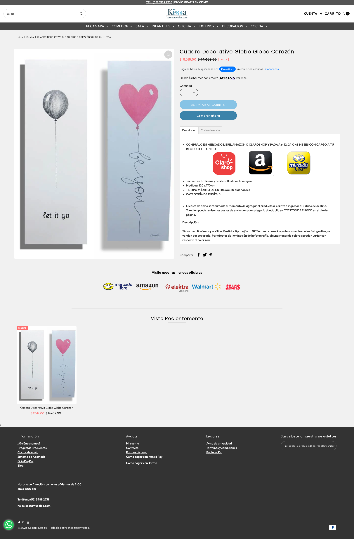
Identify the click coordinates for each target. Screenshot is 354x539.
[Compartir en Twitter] (204, 254)
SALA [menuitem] (140, 26)
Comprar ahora (208, 115)
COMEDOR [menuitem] (120, 26)
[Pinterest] (23, 522)
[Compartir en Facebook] (198, 254)
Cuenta (310, 13)
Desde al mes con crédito (213, 78)
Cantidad (186, 86)
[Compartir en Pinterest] (211, 254)
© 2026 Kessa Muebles (32, 527)
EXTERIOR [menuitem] (206, 26)
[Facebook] (19, 522)
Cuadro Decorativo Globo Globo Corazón (46, 407)
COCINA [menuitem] (257, 26)
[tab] (189, 130)
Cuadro (30, 37)
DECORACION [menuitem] (232, 26)
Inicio (20, 37)
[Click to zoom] (168, 54)
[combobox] (45, 13)
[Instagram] (28, 522)
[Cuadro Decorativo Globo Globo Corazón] (47, 365)
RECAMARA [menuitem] (95, 26)
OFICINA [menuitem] (184, 26)
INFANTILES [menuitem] (161, 26)
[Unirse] (331, 445)
